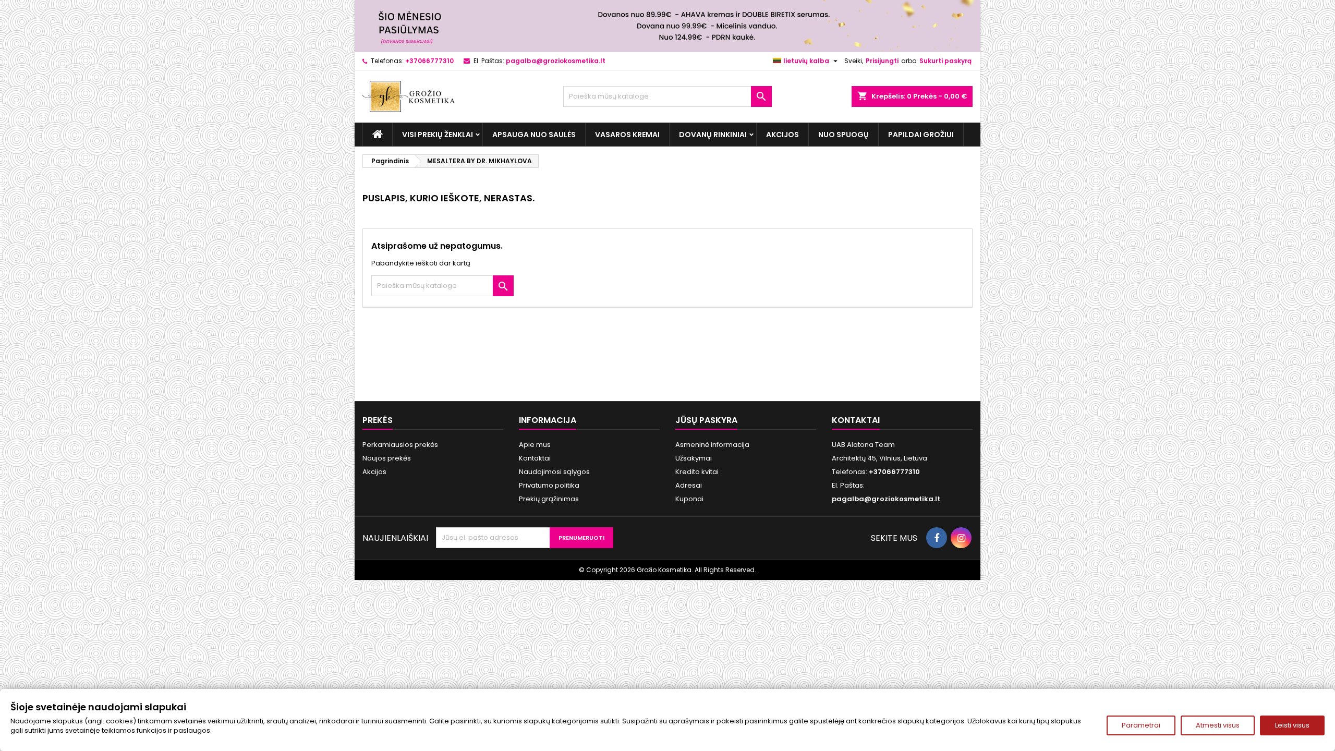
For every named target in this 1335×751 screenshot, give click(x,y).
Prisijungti (882, 60)
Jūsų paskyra (706, 420)
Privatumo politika (549, 485)
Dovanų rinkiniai (713, 134)
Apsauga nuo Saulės (534, 134)
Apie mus (535, 445)
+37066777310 (429, 60)
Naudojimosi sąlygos (554, 472)
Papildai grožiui (921, 134)
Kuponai (689, 499)
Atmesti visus (1218, 725)
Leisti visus (1292, 725)
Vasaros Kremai (627, 134)
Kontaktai (535, 458)
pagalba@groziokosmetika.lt (555, 60)
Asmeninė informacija (712, 445)
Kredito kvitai (697, 472)
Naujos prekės (386, 458)
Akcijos (782, 134)
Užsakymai (693, 458)
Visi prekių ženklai (437, 134)
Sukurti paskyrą (945, 60)
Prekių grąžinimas (549, 499)
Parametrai (1141, 725)
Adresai (688, 485)
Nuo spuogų (843, 134)
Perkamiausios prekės (400, 445)
